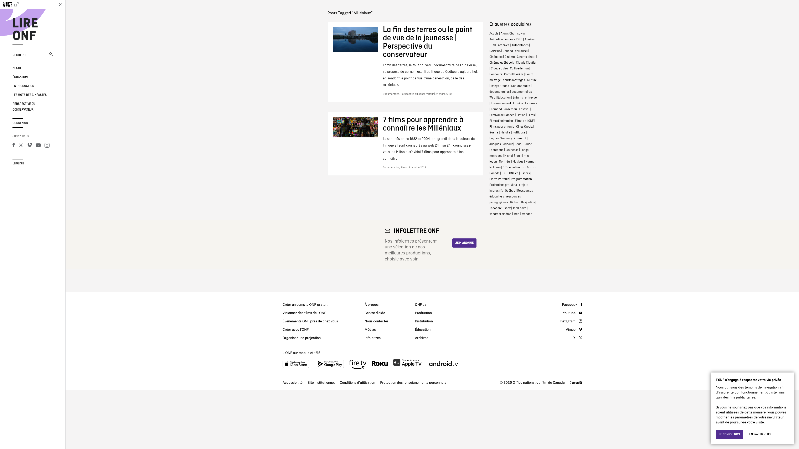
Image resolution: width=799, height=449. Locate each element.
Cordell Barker (513, 74)
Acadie (494, 34)
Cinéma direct (526, 57)
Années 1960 (513, 39)
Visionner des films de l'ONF (304, 313)
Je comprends (729, 434)
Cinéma (510, 57)
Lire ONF (25, 29)
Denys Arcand (500, 86)
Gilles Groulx (524, 127)
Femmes (531, 103)
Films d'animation (501, 121)
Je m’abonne (464, 243)
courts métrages (514, 80)
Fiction (520, 115)
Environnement (501, 103)
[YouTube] (38, 145)
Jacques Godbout (501, 144)
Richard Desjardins (522, 202)
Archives (503, 45)
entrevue (531, 98)
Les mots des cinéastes (29, 95)
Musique (518, 162)
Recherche (20, 55)
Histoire (505, 133)
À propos (371, 305)
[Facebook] (13, 145)
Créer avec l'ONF (296, 330)
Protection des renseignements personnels (413, 383)
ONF (504, 173)
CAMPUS (495, 51)
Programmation (521, 179)
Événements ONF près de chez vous (310, 321)
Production (423, 313)
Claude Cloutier (526, 63)
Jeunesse (512, 150)
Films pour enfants (501, 127)
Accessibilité (293, 383)
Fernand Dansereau (504, 109)
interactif (520, 138)
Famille (518, 103)
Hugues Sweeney (500, 138)
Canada (508, 51)
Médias (370, 330)
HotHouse (518, 133)
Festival (524, 109)
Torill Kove (519, 208)
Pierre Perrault (499, 179)
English (18, 163)
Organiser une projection (302, 338)
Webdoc (526, 214)
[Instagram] (47, 145)
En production (23, 86)
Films (531, 115)
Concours (495, 74)
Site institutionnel (321, 383)
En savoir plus (759, 434)
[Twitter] (20, 145)
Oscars (525, 173)
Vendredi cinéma (500, 214)
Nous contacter (376, 321)
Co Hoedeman (519, 69)
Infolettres (373, 338)
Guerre (493, 133)
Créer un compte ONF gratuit (305, 305)
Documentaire (520, 86)
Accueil (18, 68)
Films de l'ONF (524, 121)
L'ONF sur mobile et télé (301, 353)
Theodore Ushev (500, 208)
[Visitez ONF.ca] (27, 4)
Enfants (518, 98)
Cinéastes (495, 57)
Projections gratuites (503, 185)
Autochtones (520, 45)
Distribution (424, 321)
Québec (510, 191)
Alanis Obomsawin (513, 34)
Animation (496, 39)
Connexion (20, 123)
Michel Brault (513, 156)
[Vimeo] (29, 145)
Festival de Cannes (501, 115)
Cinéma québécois (501, 63)
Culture (532, 80)
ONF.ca (514, 173)
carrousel (521, 51)
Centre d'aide (375, 313)
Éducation (20, 77)
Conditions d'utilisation (357, 383)
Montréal (505, 162)
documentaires (499, 92)
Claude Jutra (499, 69)
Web (516, 214)
